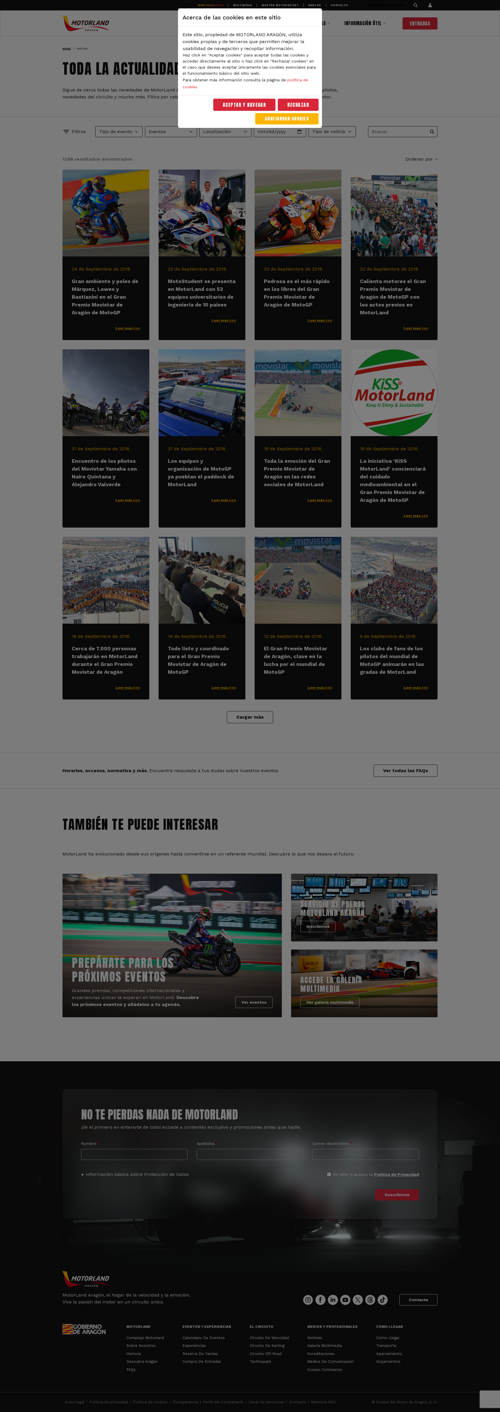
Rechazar (298, 104)
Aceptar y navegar (244, 104)
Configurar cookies (287, 119)
